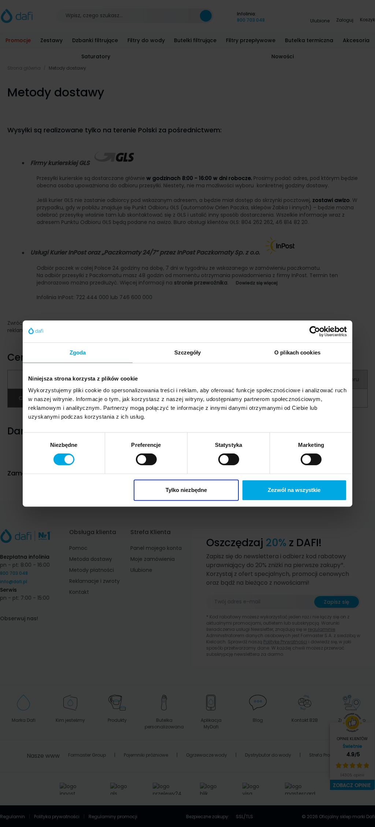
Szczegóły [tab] (187, 352)
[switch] (146, 459)
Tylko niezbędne (186, 490)
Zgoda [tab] (78, 352)
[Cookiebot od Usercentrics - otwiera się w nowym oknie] (315, 331)
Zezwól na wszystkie (294, 490)
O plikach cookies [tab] (297, 352)
